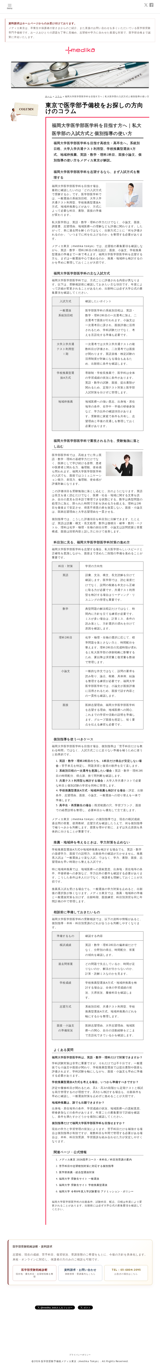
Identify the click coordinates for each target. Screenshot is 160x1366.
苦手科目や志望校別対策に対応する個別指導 (86, 1165)
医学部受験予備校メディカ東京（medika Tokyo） (70, 1361)
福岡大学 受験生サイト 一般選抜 (79, 1178)
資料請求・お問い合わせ (80, 1271)
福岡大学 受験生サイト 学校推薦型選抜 (83, 1184)
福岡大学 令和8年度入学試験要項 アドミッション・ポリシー (96, 1191)
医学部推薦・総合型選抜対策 (77, 1172)
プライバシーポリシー (80, 1354)
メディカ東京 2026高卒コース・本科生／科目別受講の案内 (95, 1159)
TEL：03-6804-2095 (126, 1271)
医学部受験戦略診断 (34, 1273)
